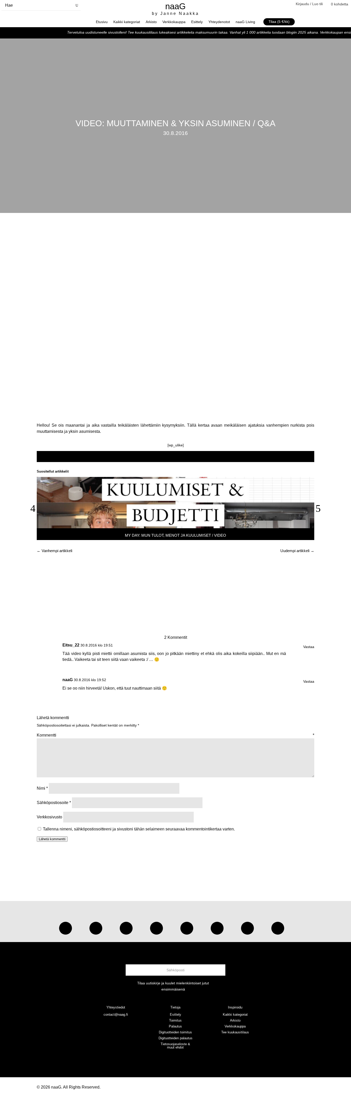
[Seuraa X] (247, 928)
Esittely (197, 22)
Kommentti (175, 735)
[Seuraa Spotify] (186, 928)
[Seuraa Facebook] (156, 928)
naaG (67, 680)
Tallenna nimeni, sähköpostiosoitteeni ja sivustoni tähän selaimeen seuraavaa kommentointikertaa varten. (139, 829)
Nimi (42, 788)
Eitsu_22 (70, 645)
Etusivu (102, 22)
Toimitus (175, 1020)
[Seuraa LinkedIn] (277, 928)
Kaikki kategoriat (126, 22)
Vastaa (308, 647)
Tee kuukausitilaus (235, 1032)
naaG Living (245, 22)
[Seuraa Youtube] (126, 928)
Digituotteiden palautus (175, 1038)
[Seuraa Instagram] (65, 928)
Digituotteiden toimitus (175, 1032)
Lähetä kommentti (52, 839)
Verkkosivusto (49, 817)
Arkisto (151, 22)
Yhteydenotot (219, 22)
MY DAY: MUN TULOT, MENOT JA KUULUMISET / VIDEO (175, 535)
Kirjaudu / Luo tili (309, 4)
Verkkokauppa (174, 22)
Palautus (175, 1026)
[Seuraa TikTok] (95, 928)
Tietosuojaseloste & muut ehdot (175, 1045)
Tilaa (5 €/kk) (279, 21)
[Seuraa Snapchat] (217, 928)
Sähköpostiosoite (54, 802)
